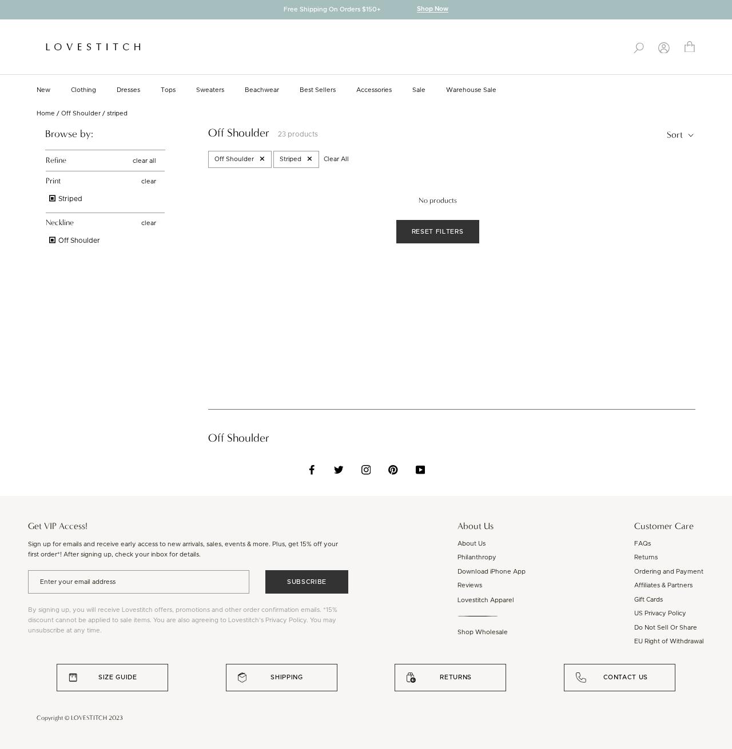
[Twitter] (339, 469)
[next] (723, 10)
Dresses (128, 90)
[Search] (639, 47)
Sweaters (210, 90)
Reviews (470, 585)
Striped (69, 198)
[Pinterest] (393, 469)
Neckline (60, 222)
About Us (472, 543)
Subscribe (307, 582)
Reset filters (437, 232)
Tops (168, 90)
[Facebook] (312, 469)
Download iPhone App (492, 571)
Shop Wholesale (483, 632)
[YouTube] (420, 469)
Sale (418, 90)
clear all (144, 160)
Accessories (374, 90)
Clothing (83, 90)
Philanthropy (477, 557)
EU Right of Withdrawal (669, 641)
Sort (676, 134)
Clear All (336, 159)
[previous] (8, 10)
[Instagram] (366, 469)
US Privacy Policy (660, 613)
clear (148, 181)
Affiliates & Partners (663, 585)
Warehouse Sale (471, 90)
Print (53, 181)
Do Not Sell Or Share (665, 627)
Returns (646, 557)
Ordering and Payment (668, 571)
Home (46, 113)
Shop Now (432, 9)
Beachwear (262, 90)
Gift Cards (648, 599)
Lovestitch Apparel (486, 600)
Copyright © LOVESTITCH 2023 (80, 718)
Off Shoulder (81, 113)
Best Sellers (318, 90)
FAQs (642, 543)
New (43, 90)
